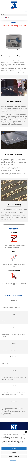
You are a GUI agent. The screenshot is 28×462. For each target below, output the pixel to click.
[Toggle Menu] (26, 11)
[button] (26, 432)
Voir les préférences (14, 456)
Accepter (14, 448)
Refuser (14, 452)
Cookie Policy (13, 460)
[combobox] (14, 15)
